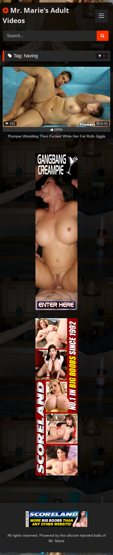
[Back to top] (96, 539)
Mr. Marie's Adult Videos (36, 15)
